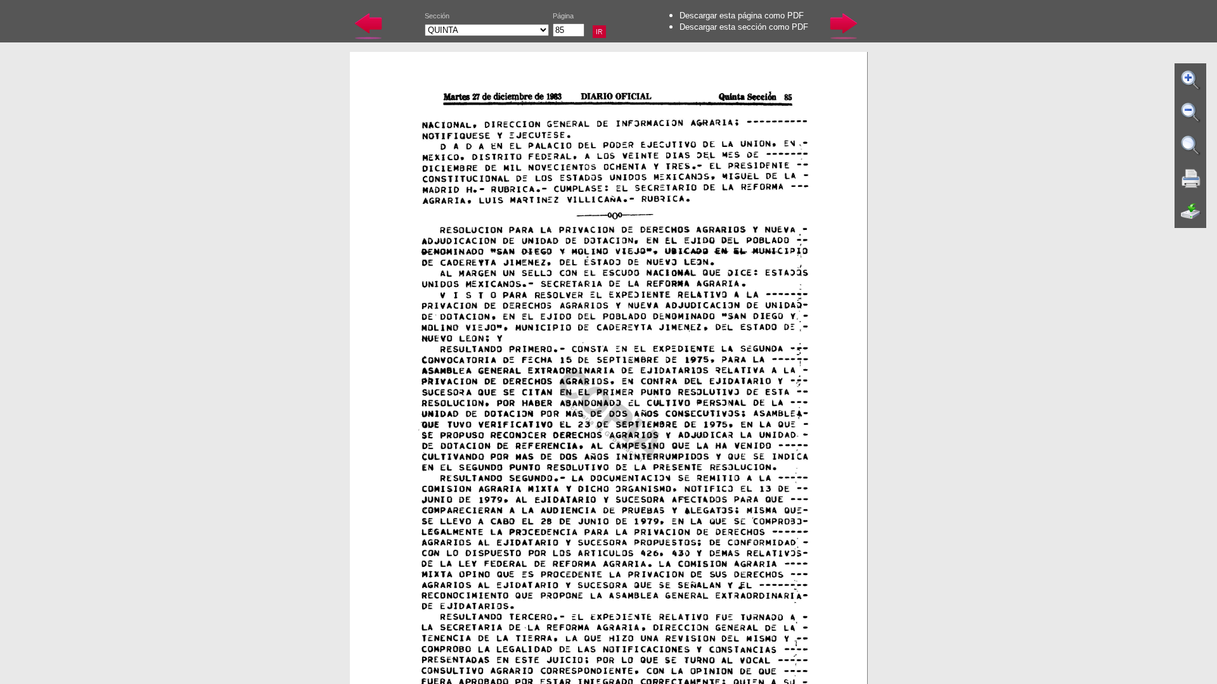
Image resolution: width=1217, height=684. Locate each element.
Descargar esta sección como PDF (743, 27)
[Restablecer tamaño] (1191, 146)
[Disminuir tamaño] (1191, 113)
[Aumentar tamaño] (1191, 80)
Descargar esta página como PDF (741, 15)
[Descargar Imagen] (1191, 211)
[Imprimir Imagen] (1191, 178)
